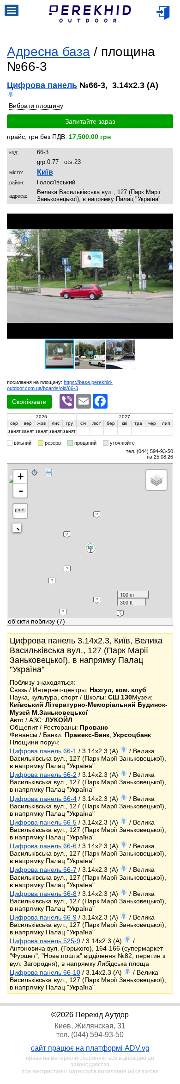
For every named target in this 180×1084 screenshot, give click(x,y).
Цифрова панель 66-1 (43, 751)
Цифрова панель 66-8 (43, 893)
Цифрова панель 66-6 (43, 846)
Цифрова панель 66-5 (43, 822)
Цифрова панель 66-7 (43, 869)
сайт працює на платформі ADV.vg (90, 1048)
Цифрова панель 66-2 (43, 774)
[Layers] (156, 480)
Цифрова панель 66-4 (43, 798)
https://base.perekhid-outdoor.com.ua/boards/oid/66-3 (60, 385)
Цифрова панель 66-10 (45, 972)
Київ (45, 172)
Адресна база (48, 51)
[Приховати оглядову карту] (18, 529)
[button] (164, 221)
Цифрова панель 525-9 (45, 941)
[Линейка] (20, 511)
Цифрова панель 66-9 (43, 917)
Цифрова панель (42, 85)
